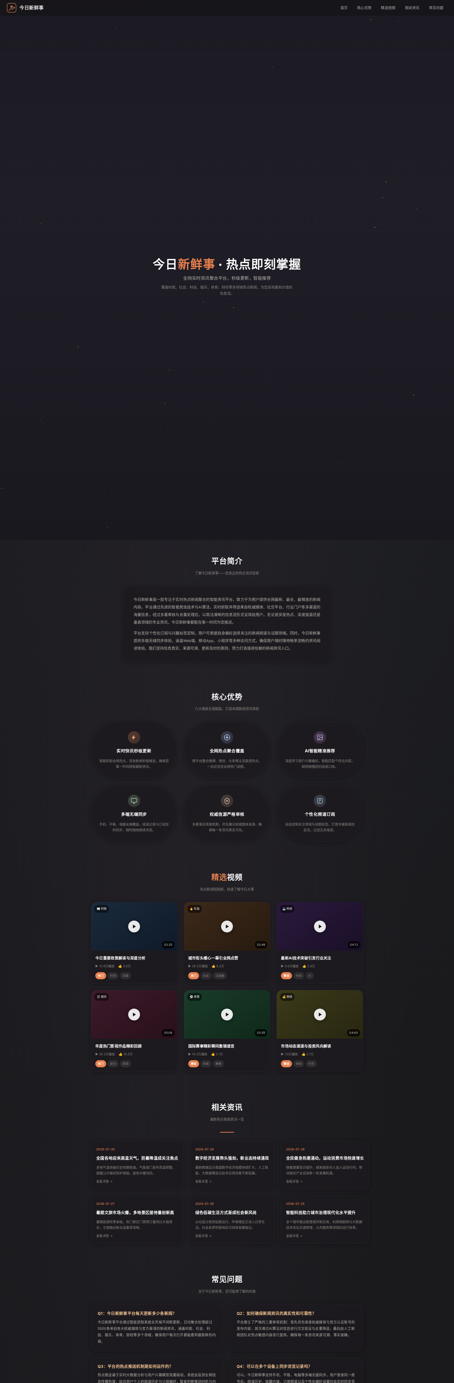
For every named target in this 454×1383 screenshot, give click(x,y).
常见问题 (436, 7)
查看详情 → (104, 1181)
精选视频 (388, 7)
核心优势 (364, 7)
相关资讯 (412, 7)
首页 (344, 7)
